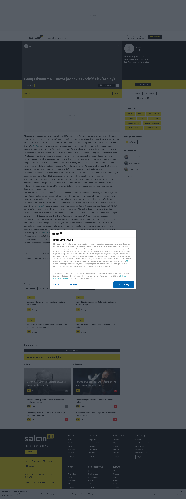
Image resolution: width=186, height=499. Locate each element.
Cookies (66, 278)
